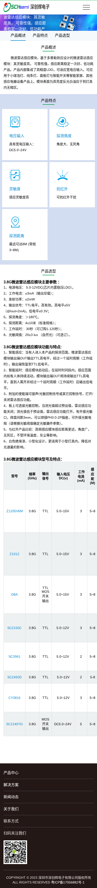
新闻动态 (11, 797)
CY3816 (14, 698)
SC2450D (14, 677)
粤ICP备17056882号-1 (68, 882)
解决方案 (11, 785)
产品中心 (11, 773)
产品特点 (40, 35)
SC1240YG (14, 724)
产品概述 (18, 35)
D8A (14, 594)
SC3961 (14, 656)
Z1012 (14, 554)
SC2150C (14, 628)
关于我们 (11, 809)
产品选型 (62, 35)
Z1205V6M (14, 511)
